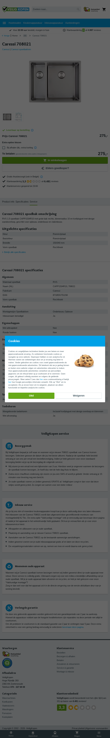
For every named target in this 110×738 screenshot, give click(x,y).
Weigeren (79, 395)
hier (41, 379)
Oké (31, 395)
